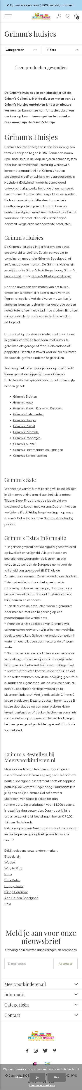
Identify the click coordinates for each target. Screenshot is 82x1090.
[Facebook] (27, 1051)
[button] (8, 16)
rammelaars (13, 805)
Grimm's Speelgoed (52, 258)
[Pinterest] (54, 1051)
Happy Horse (13, 886)
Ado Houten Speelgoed (21, 898)
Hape (8, 874)
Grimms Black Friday (58, 518)
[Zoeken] (68, 16)
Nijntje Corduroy (16, 892)
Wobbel (10, 862)
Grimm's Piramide (26, 432)
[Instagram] (36, 1051)
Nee (56, 1077)
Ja (37, 1077)
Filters (51, 50)
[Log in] (59, 16)
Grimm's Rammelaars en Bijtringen (38, 450)
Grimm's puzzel (24, 444)
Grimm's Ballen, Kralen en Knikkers (37, 408)
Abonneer (65, 964)
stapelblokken (36, 799)
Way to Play (13, 868)
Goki (7, 904)
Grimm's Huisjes (24, 420)
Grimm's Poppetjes (26, 438)
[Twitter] (45, 1051)
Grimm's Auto (23, 402)
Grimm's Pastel (24, 426)
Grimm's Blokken (25, 396)
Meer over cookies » (42, 1085)
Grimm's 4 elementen (28, 414)
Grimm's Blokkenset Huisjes (51, 276)
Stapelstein (12, 856)
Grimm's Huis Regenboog (44, 270)
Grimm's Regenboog (37, 787)
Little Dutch (12, 880)
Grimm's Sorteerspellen (30, 456)
